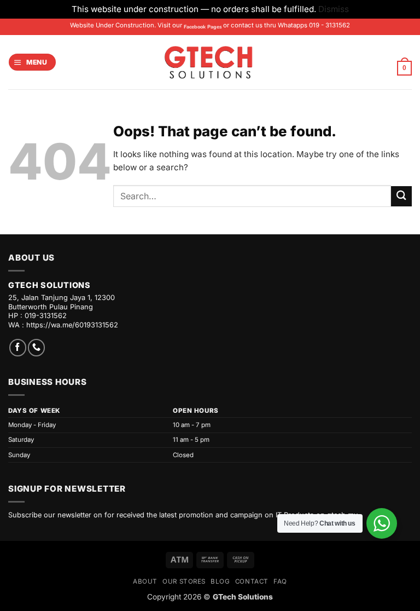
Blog (220, 581)
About (145, 581)
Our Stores (184, 581)
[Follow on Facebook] (17, 347)
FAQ (280, 581)
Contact (252, 581)
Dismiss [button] (333, 9)
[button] (32, 62)
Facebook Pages (202, 27)
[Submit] (401, 196)
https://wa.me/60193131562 (72, 325)
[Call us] (36, 347)
